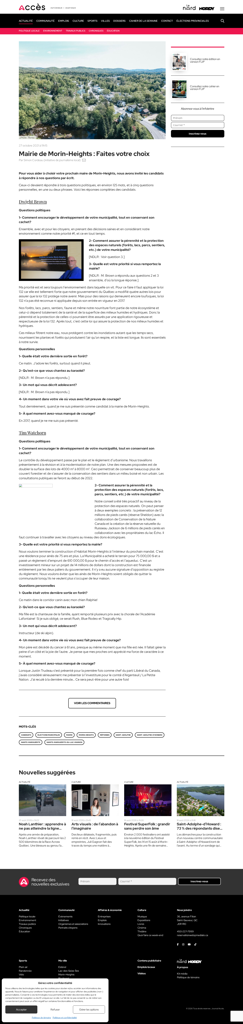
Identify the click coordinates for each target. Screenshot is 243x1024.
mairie (69, 735)
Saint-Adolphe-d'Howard (149, 735)
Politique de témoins (41, 1017)
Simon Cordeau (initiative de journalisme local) (52, 160)
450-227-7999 (185, 931)
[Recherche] (219, 20)
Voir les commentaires (92, 703)
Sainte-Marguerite (30, 742)
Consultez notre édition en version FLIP (205, 60)
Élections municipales (49, 735)
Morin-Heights (86, 735)
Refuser (55, 1009)
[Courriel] (84, 160)
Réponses (104, 735)
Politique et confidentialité (65, 1017)
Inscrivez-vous (197, 133)
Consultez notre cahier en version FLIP (204, 88)
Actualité (24, 782)
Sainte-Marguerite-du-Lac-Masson (64, 742)
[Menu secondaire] (222, 8)
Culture (76, 782)
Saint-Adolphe (123, 735)
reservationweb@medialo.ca (192, 935)
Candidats (26, 735)
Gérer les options (89, 1009)
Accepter (21, 1009)
